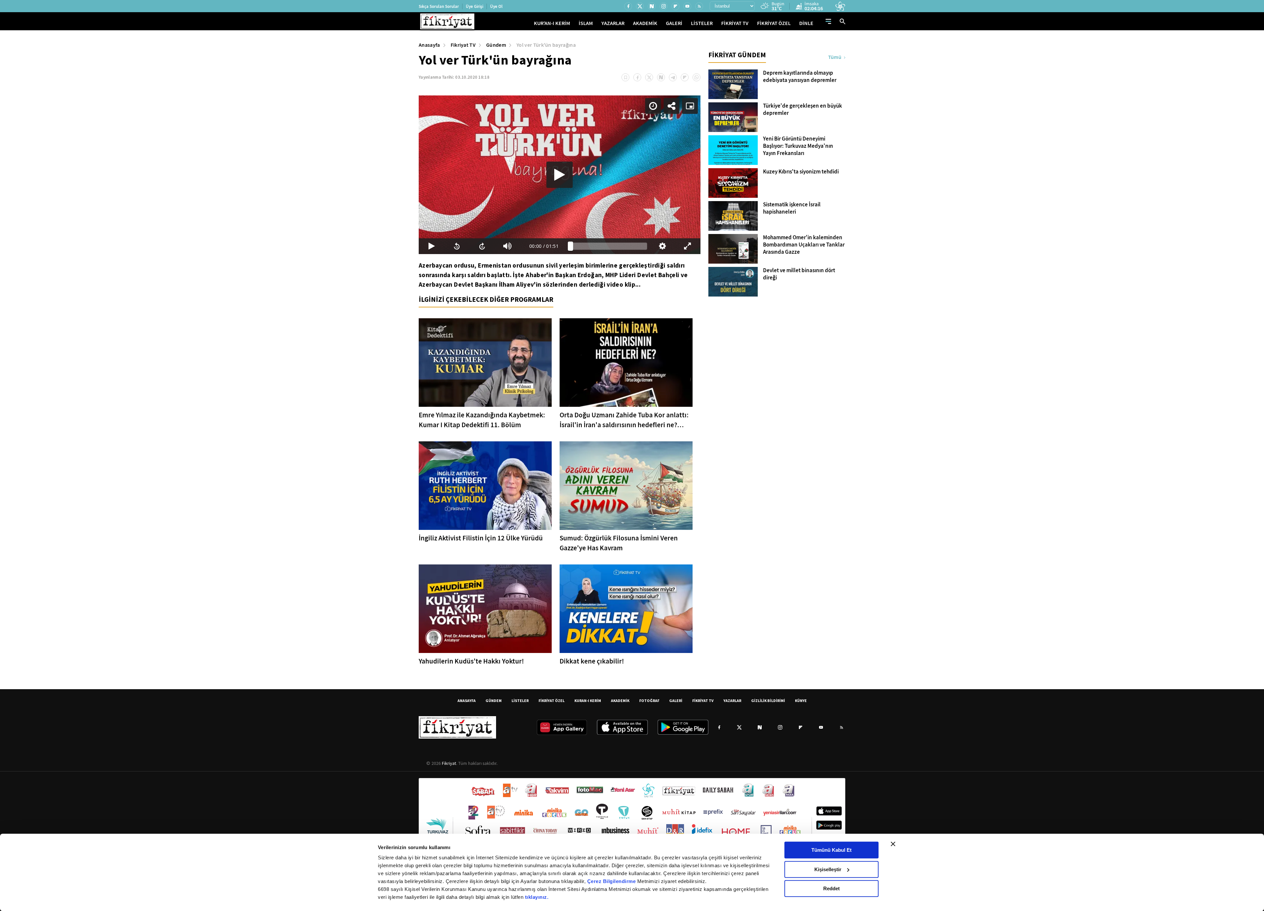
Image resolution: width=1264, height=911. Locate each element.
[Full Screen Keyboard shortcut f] (687, 246)
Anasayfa (429, 44)
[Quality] (662, 246)
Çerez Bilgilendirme (612, 881)
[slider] (609, 246)
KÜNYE (801, 700)
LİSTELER (702, 23)
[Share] (671, 106)
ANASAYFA (467, 700)
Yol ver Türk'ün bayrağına (546, 44)
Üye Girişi (474, 6)
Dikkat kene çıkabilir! (592, 661)
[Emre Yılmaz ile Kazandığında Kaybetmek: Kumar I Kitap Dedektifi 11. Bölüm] (485, 362)
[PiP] (690, 106)
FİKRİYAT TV (735, 23)
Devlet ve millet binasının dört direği (799, 274)
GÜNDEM (494, 700)
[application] (559, 174)
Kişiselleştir (827, 869)
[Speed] (653, 106)
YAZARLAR (612, 23)
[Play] (559, 175)
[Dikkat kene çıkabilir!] (626, 608)
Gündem (496, 44)
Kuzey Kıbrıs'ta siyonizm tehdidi (801, 171)
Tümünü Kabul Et (831, 850)
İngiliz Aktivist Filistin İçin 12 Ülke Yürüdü (481, 538)
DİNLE (806, 23)
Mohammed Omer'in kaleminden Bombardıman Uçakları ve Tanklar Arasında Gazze (804, 245)
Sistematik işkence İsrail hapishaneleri (792, 208)
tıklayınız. (537, 897)
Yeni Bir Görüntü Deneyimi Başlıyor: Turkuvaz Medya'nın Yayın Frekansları (798, 146)
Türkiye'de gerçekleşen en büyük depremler (802, 109)
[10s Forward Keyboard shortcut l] (482, 246)
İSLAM (586, 23)
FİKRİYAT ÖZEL (774, 23)
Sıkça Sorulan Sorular (439, 6)
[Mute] (507, 246)
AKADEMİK (645, 23)
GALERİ (674, 23)
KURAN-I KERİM (587, 700)
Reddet (831, 888)
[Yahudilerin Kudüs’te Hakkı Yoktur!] (485, 608)
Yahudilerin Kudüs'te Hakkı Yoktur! (471, 661)
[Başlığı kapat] (893, 844)
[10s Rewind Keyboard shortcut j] (456, 246)
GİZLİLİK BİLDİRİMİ (768, 700)
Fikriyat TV (463, 44)
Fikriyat (449, 763)
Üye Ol (496, 6)
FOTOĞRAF (649, 700)
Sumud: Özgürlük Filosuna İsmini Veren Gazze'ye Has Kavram (619, 543)
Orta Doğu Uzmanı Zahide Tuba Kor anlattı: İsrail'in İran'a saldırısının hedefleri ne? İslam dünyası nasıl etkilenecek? (624, 420)
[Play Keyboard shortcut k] (431, 246)
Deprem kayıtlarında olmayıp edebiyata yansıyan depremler (799, 76)
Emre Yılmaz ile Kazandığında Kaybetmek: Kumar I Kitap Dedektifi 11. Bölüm (482, 419)
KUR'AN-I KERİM (552, 23)
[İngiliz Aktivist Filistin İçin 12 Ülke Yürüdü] (485, 485)
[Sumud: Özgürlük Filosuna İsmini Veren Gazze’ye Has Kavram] (626, 485)
